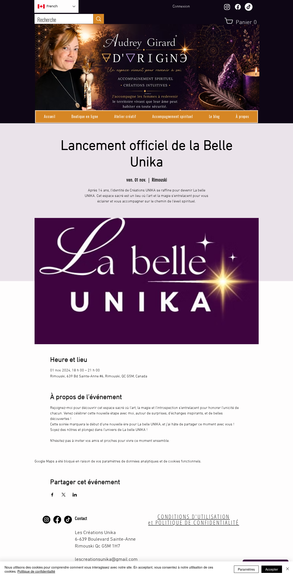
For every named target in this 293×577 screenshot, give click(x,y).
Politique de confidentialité (36, 571)
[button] (84, 116)
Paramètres (246, 569)
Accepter (271, 569)
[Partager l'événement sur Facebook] (52, 494)
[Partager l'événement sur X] (63, 494)
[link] (243, 22)
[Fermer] (287, 569)
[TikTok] (248, 7)
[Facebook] (238, 7)
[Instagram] (227, 7)
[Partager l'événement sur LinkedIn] (75, 494)
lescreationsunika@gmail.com (106, 559)
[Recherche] (98, 19)
